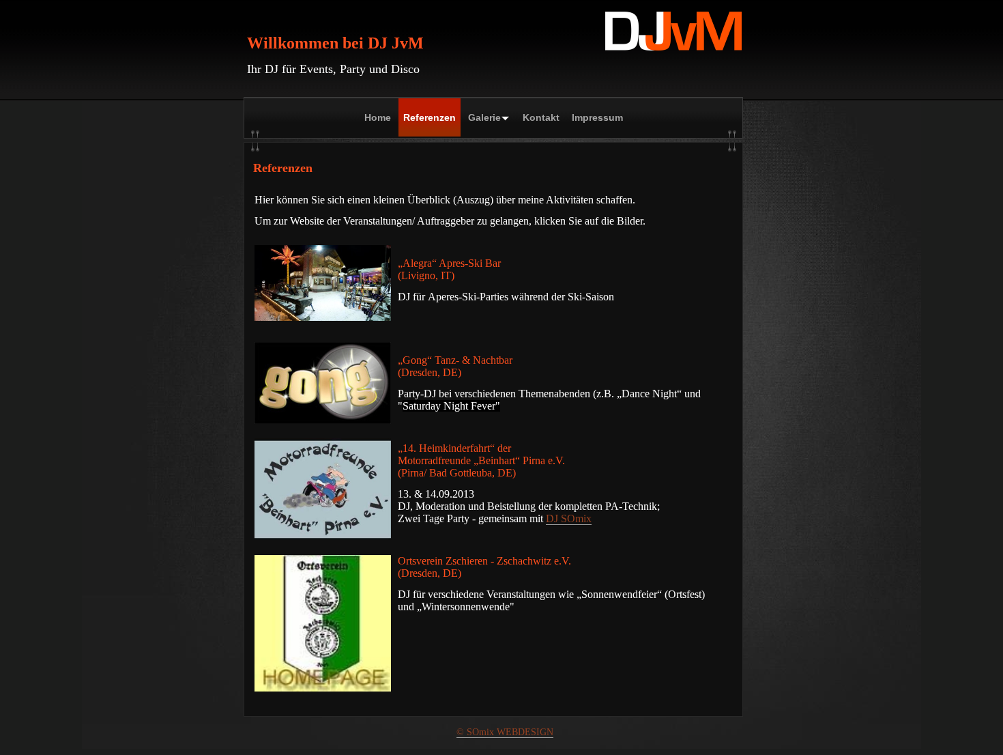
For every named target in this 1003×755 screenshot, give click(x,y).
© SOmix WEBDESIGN (504, 732)
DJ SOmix (569, 518)
